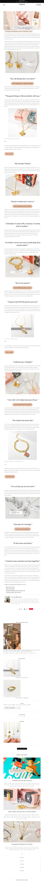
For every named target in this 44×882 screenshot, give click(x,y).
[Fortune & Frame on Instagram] (24, 716)
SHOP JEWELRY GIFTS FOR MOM (22, 404)
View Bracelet (10, 476)
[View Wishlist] (38, 4)
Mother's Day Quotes (10, 588)
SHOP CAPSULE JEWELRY (22, 529)
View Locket (9, 154)
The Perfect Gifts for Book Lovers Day (22, 780)
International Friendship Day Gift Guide (22, 844)
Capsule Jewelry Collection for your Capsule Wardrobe (22, 811)
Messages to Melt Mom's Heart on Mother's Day (15, 590)
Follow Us (22, 870)
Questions (22, 867)
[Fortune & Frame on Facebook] (19, 716)
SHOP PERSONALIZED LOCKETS (22, 206)
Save (32, 609)
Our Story (22, 857)
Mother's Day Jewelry (10, 587)
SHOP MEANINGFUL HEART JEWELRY (22, 83)
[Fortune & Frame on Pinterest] (21, 716)
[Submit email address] (19, 708)
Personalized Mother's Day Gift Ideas (13, 592)
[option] (22, 1)
